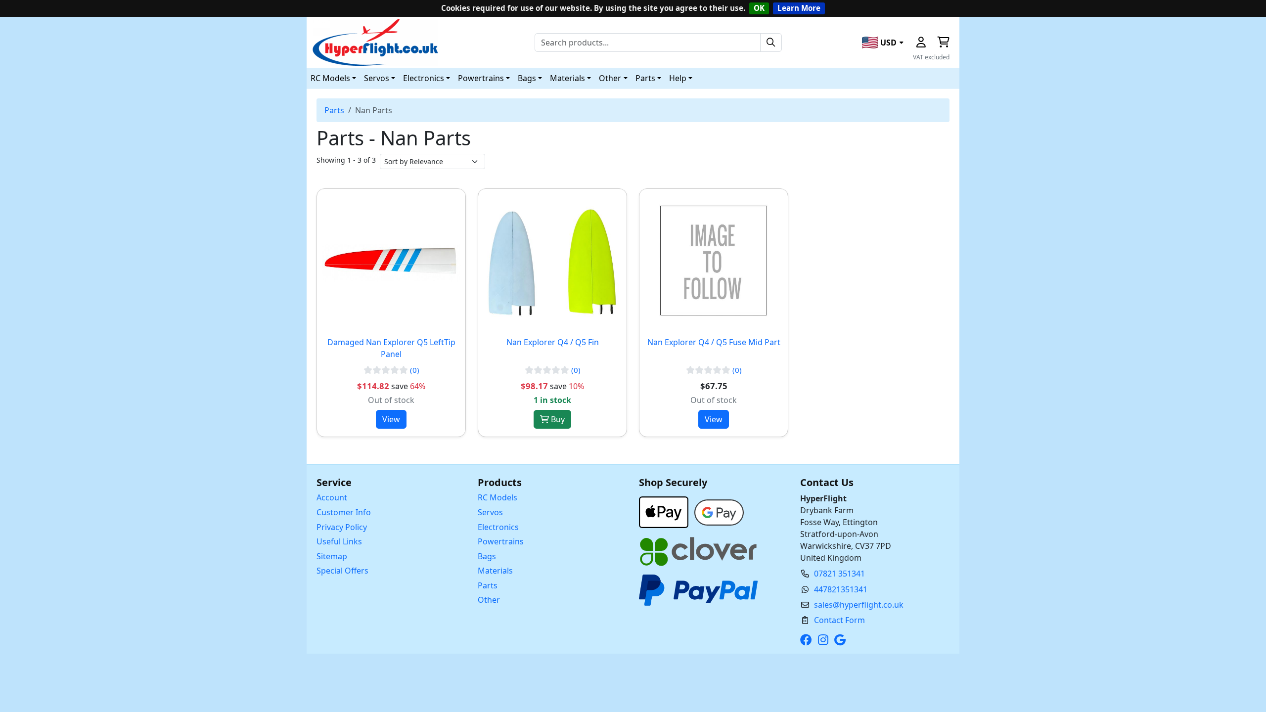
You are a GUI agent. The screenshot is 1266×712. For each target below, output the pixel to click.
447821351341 (840, 589)
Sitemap (331, 556)
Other (489, 599)
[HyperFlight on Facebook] (808, 639)
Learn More (798, 8)
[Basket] (943, 42)
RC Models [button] (330, 78)
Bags (487, 556)
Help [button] (677, 78)
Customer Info (343, 512)
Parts (334, 110)
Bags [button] (527, 78)
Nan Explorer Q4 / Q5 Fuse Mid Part (713, 342)
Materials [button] (567, 78)
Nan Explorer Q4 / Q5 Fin (552, 342)
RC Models (497, 497)
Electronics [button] (423, 78)
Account (331, 497)
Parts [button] (645, 78)
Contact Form (839, 620)
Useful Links (339, 541)
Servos (490, 512)
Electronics (498, 527)
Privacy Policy (341, 527)
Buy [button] (557, 419)
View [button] (391, 419)
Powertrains (501, 541)
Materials (495, 570)
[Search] (771, 42)
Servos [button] (376, 78)
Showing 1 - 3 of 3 (346, 160)
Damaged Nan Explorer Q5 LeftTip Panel (391, 348)
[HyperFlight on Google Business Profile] (842, 639)
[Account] (921, 42)
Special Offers (342, 570)
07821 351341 (839, 573)
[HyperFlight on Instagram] (825, 639)
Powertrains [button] (481, 78)
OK (759, 8)
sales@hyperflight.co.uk (859, 604)
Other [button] (610, 78)
